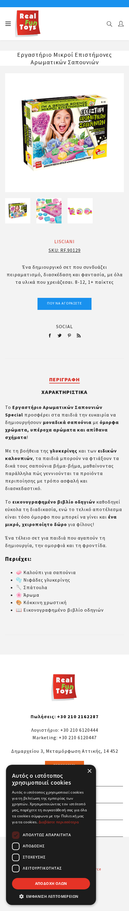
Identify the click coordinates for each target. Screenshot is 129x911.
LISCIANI (64, 241)
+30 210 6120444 (79, 730)
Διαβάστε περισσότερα (59, 822)
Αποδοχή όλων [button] (51, 883)
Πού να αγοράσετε (64, 303)
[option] (17, 210)
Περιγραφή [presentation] (64, 379)
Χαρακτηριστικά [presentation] (64, 392)
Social (64, 326)
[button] (51, 896)
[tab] (64, 379)
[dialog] (51, 835)
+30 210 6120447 (78, 737)
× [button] (89, 771)
